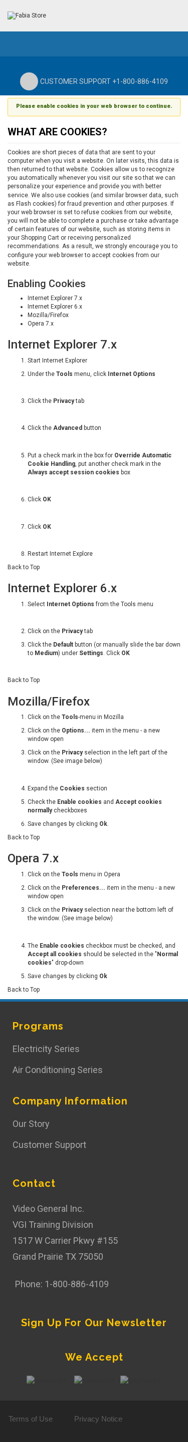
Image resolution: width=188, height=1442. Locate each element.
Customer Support (49, 1144)
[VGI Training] (27, 15)
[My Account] (158, 15)
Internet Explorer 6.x (55, 306)
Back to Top (24, 567)
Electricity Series (46, 1049)
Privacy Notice (98, 1419)
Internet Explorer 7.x (55, 298)
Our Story (31, 1123)
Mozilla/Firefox (48, 315)
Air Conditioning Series (58, 1070)
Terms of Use (31, 1419)
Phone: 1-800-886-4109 (62, 1284)
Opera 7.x (41, 323)
